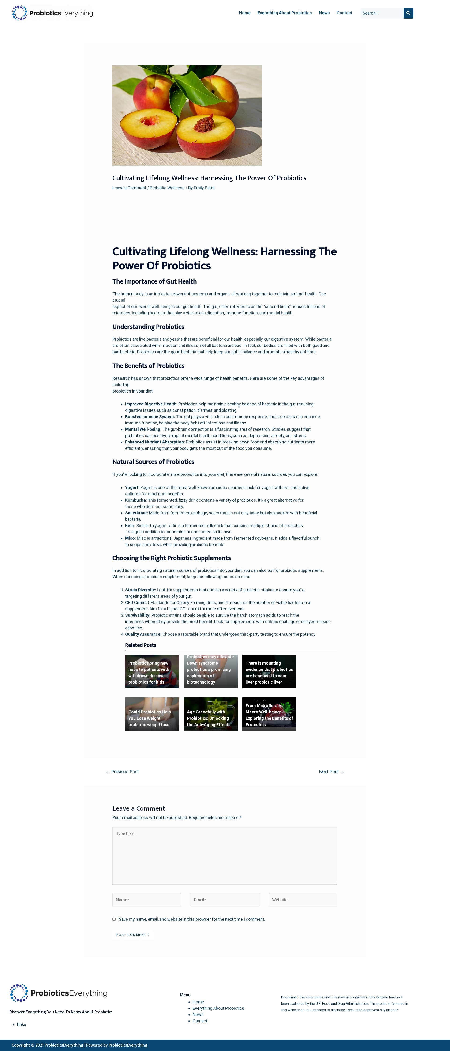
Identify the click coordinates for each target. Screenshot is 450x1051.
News (324, 12)
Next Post (331, 771)
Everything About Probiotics (285, 12)
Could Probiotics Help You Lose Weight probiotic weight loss (149, 718)
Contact (344, 12)
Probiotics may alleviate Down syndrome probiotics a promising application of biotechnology (210, 669)
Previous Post (122, 771)
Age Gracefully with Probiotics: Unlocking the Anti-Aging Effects (208, 718)
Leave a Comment (129, 187)
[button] (63, 1024)
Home (245, 12)
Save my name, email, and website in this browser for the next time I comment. (192, 919)
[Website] (303, 900)
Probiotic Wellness (167, 187)
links (21, 1024)
